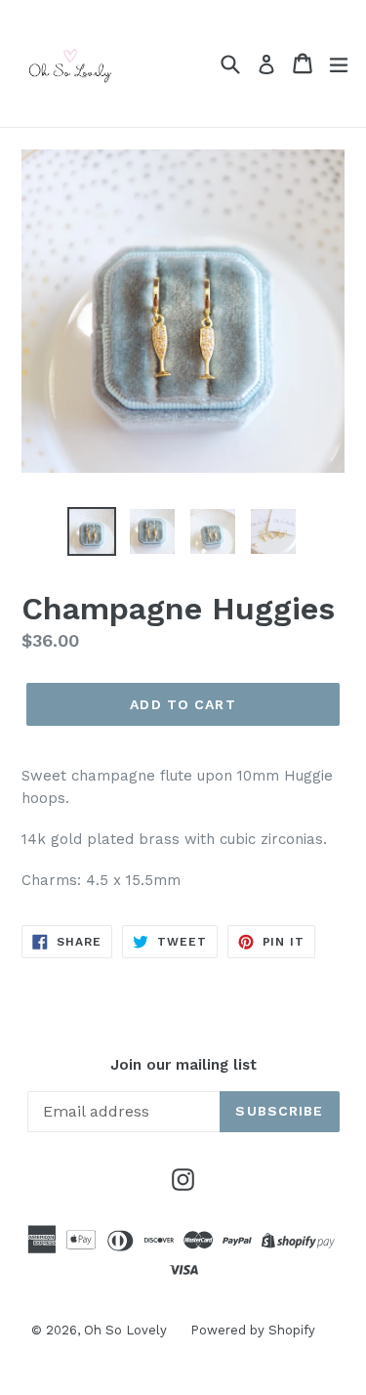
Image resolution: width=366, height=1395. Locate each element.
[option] (91, 531)
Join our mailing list (183, 1065)
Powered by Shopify (252, 1330)
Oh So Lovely (127, 1330)
